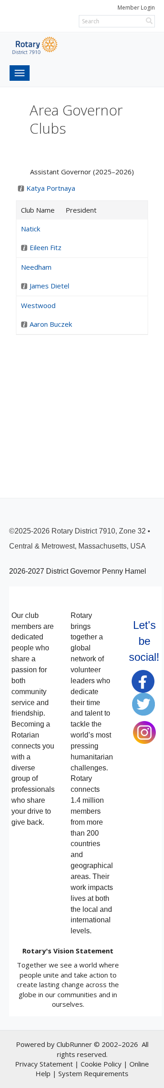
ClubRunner (74, 1044)
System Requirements (93, 1073)
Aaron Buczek (51, 324)
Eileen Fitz (46, 247)
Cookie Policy (101, 1063)
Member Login (136, 7)
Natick (30, 228)
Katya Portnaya (50, 188)
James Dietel (49, 285)
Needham (36, 267)
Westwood (38, 305)
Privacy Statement (44, 1063)
